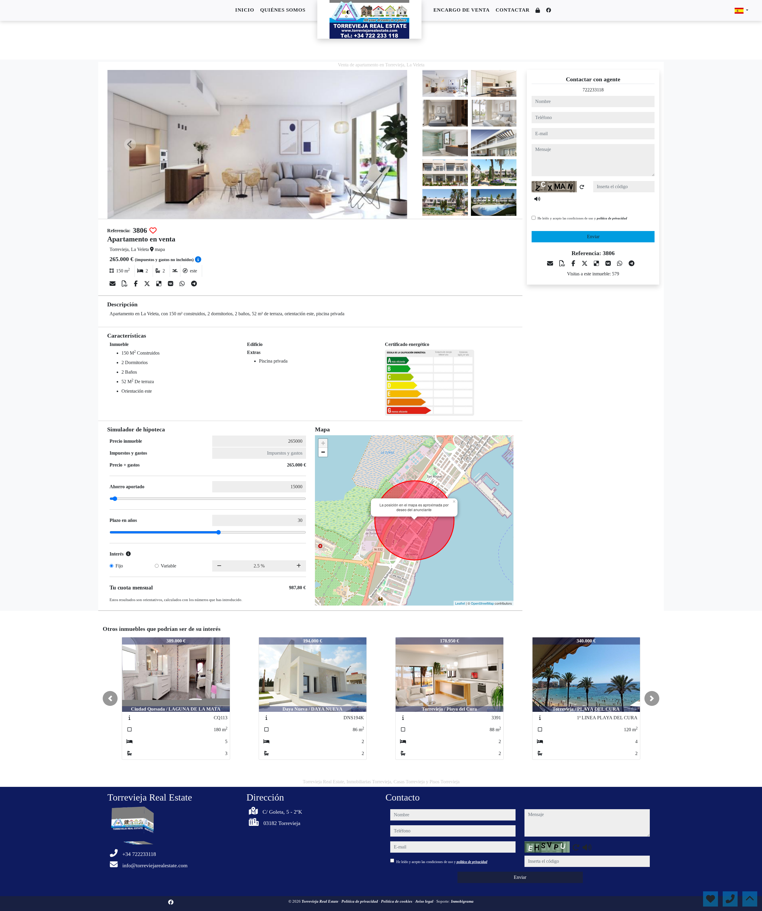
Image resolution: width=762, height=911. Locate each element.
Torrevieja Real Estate (320, 901)
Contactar (513, 10)
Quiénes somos (282, 10)
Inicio (244, 10)
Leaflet (460, 603)
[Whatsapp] (182, 283)
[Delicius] (159, 283)
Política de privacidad (360, 901)
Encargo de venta (461, 10)
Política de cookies (397, 901)
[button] (110, 698)
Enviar (593, 236)
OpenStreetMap (482, 603)
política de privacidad (612, 218)
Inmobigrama (462, 901)
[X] (148, 283)
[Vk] (171, 283)
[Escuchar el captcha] (537, 199)
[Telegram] (194, 283)
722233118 (593, 89)
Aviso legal (424, 901)
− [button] (323, 452)
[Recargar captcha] (582, 187)
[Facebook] (548, 10)
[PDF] (125, 283)
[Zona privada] (537, 10)
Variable (168, 565)
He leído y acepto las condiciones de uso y (582, 218)
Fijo (119, 565)
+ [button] (323, 443)
